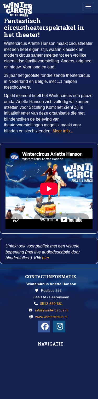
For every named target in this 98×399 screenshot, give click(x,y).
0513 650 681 (51, 303)
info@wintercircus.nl (51, 310)
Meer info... (63, 131)
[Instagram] (59, 326)
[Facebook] (44, 326)
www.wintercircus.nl (51, 317)
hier (45, 258)
